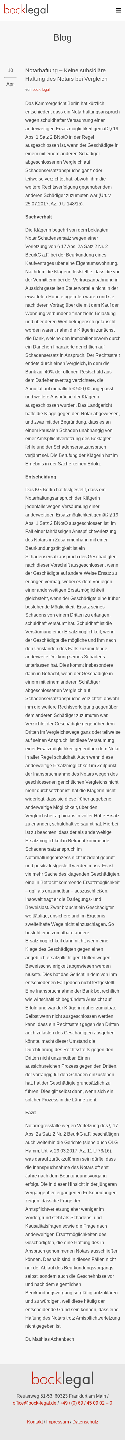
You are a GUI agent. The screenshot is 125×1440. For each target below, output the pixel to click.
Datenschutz (85, 1421)
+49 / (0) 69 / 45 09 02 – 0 (86, 1403)
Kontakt (35, 1421)
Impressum (57, 1421)
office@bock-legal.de (34, 1403)
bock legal (41, 89)
